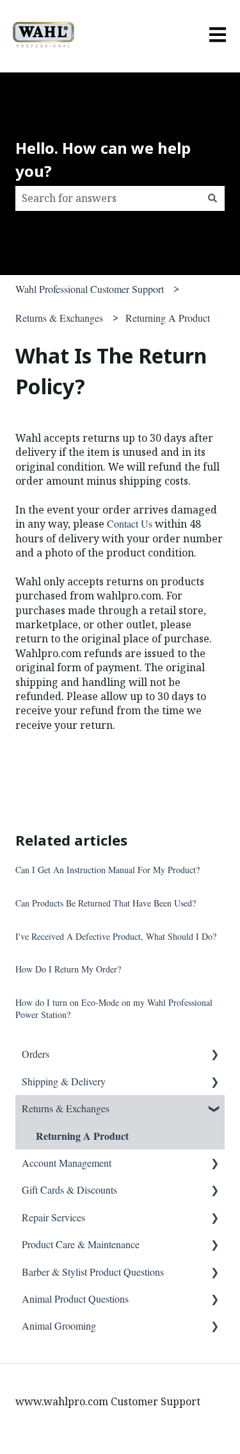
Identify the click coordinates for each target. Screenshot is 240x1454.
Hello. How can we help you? (103, 159)
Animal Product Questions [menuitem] (75, 1298)
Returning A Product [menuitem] (82, 1135)
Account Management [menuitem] (66, 1162)
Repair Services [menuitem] (53, 1217)
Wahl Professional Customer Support (89, 289)
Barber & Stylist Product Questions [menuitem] (93, 1271)
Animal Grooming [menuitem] (59, 1325)
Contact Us (129, 523)
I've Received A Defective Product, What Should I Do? (115, 936)
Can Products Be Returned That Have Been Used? (105, 903)
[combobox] (107, 198)
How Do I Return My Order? (68, 969)
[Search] (212, 198)
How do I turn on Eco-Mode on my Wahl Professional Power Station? (113, 1008)
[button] (214, 1055)
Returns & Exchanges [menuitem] (65, 1108)
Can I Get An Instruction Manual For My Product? (107, 870)
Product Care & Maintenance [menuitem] (81, 1244)
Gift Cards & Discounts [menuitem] (69, 1189)
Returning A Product (167, 317)
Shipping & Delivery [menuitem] (64, 1081)
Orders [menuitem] (35, 1053)
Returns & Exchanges (59, 317)
